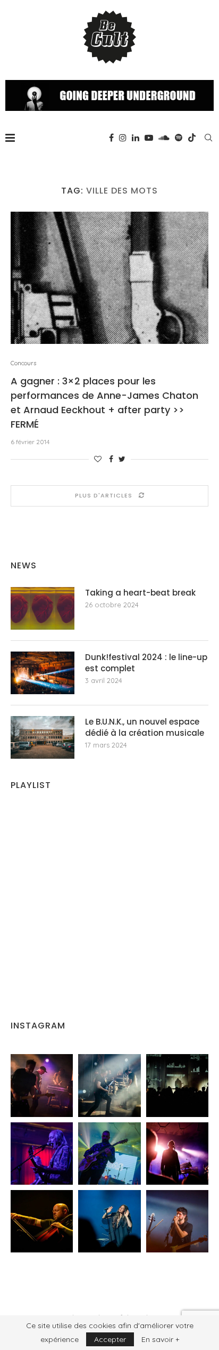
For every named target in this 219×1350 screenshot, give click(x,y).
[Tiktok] (192, 137)
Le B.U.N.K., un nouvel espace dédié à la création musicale (144, 727)
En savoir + (160, 1339)
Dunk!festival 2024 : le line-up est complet (146, 663)
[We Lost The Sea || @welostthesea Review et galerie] (109, 1085)
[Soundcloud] (164, 137)
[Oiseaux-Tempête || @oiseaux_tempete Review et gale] (177, 1153)
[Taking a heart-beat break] (42, 608)
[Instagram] (123, 137)
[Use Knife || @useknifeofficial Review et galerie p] (177, 1085)
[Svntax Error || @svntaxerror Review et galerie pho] (42, 1153)
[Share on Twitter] (122, 459)
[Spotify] (178, 137)
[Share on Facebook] (111, 459)
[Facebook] (111, 137)
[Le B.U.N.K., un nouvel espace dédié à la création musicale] (42, 737)
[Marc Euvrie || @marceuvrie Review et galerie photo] (42, 1221)
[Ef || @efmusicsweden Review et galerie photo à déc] (177, 1221)
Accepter (110, 1339)
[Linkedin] (135, 137)
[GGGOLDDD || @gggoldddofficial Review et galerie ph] (109, 1221)
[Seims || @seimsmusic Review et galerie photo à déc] (109, 1153)
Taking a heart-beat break (140, 592)
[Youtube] (149, 137)
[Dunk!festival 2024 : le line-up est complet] (42, 673)
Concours (23, 363)
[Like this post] (98, 459)
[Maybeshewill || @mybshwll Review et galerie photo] (42, 1085)
